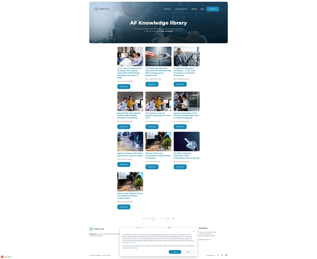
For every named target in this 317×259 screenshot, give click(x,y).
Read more (124, 86)
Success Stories (180, 9)
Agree (175, 252)
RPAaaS (194, 9)
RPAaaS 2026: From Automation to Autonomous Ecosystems (157, 155)
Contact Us (213, 9)
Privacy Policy (131, 242)
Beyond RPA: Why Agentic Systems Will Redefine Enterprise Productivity (128, 115)
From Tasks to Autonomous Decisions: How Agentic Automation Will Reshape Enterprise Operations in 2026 (129, 73)
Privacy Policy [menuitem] (107, 255)
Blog (202, 9)
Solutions (167, 9)
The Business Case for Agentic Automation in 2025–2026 (158, 115)
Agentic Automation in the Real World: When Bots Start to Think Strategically (186, 115)
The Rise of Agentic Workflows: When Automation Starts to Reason (186, 155)
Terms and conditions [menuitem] (95, 255)
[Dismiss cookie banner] (194, 231)
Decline (188, 252)
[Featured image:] (130, 56)
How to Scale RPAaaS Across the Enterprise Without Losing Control (130, 195)
